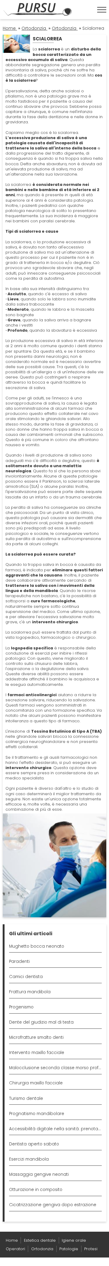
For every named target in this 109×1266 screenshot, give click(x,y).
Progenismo (21, 1007)
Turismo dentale (26, 1098)
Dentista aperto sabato (34, 1144)
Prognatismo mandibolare (36, 1114)
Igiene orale (74, 1240)
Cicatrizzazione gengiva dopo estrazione (52, 1205)
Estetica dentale (40, 1240)
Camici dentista (26, 977)
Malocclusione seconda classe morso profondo (55, 1068)
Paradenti (19, 961)
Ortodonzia (42, 1248)
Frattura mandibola (30, 992)
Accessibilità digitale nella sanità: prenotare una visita (55, 1129)
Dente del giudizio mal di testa (41, 1022)
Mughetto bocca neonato (36, 946)
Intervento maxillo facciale (36, 1053)
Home (12, 1240)
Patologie (68, 1248)
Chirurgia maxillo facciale (36, 1083)
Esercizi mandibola (29, 1159)
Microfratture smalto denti (36, 1037)
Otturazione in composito (35, 1189)
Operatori (15, 1248)
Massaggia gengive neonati (39, 1174)
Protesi (90, 1248)
